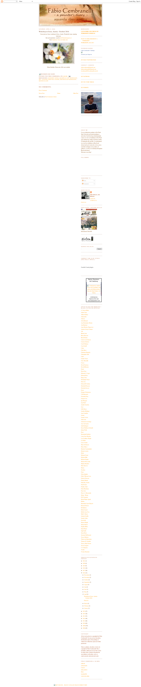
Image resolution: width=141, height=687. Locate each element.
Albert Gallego (84, 314)
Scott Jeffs (83, 520)
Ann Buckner (84, 325)
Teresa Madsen (84, 537)
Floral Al (86, 600)
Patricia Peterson (85, 478)
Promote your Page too (86, 54)
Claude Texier (84, 358)
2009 (84, 625)
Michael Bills (84, 457)
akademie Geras (53, 78)
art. (40, 79)
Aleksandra (84, 316)
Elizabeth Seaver (85, 388)
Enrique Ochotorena (86, 392)
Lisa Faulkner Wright (86, 438)
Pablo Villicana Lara (86, 476)
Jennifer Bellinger (85, 411)
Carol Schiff (84, 346)
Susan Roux (84, 533)
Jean (82, 407)
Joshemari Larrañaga (86, 421)
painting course (53, 79)
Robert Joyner (84, 510)
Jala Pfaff (83, 403)
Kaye (82, 432)
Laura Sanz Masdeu (86, 436)
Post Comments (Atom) (50, 97)
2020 (84, 563)
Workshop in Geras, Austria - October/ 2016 (54, 31)
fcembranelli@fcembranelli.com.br (89, 71)
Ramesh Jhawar (85, 505)
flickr (82, 672)
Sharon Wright (84, 522)
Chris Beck (83, 350)
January (86, 608)
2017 (84, 570)
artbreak (83, 663)
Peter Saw (83, 491)
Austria (44, 79)
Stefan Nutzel (84, 524)
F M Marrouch (84, 394)
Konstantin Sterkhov (86, 434)
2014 (84, 613)
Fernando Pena (84, 396)
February (86, 606)
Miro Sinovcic (84, 465)
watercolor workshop (68, 79)
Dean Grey (83, 371)
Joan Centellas (84, 413)
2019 (84, 566)
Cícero (82, 363)
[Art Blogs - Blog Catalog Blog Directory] (70, 685)
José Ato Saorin (85, 424)
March (86, 603)
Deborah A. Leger (85, 373)
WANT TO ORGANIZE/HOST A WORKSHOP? (89, 39)
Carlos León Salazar (86, 340)
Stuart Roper (84, 529)
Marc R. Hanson (85, 445)
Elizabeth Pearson (85, 386)
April (85, 594)
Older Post (75, 93)
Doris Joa (83, 382)
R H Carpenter (84, 497)
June (85, 589)
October (86, 580)
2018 (84, 568)
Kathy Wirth (84, 430)
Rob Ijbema (84, 508)
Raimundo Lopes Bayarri (87, 503)
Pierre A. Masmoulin (86, 493)
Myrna (82, 468)
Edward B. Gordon (85, 384)
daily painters (84, 670)
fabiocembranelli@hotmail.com (88, 69)
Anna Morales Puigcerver (87, 327)
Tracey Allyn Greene (86, 543)
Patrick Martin (84, 480)
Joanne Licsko (84, 417)
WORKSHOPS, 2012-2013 (87, 42)
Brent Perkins (84, 337)
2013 (84, 616)
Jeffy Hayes (84, 409)
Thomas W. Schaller (86, 541)
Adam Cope (84, 312)
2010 (84, 623)
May (85, 592)
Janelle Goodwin (85, 405)
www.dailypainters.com (94, 300)
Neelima (83, 470)
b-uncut (83, 667)
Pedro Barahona (85, 489)
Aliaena (83, 318)
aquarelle (63, 78)
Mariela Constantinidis (86, 449)
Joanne (82, 415)
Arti (82, 331)
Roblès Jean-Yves (85, 512)
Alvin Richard (84, 321)
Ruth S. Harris (84, 514)
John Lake (83, 419)
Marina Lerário (84, 451)
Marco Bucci (84, 447)
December (87, 575)
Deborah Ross (84, 375)
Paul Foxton (84, 484)
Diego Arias (84, 377)
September (87, 582)
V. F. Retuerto (84, 547)
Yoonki (82, 549)
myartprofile (84, 674)
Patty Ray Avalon (85, 482)
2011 (84, 621)
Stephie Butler (84, 526)
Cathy (82, 348)
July (85, 587)
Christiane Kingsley (85, 352)
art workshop (72, 78)
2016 (84, 573)
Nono (82, 472)
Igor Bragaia (84, 400)
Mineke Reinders (85, 463)
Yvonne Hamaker (85, 552)
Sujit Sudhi (83, 531)
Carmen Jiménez (85, 342)
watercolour (43, 80)
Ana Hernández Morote (86, 323)
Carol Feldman (84, 344)
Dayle (82, 369)
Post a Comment (43, 90)
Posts (84, 180)
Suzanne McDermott (86, 535)
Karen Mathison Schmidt (87, 428)
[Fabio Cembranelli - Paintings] (82, 52)
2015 (84, 611)
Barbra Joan (84, 333)
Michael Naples (85, 459)
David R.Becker (85, 367)
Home (58, 93)
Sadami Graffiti (84, 516)
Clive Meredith (84, 361)
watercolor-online (85, 676)
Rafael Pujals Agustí (86, 499)
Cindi (82, 356)
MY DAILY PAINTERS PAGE (88, 60)
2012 (84, 618)
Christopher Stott (85, 354)
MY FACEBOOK (85, 76)
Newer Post (41, 93)
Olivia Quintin (84, 474)
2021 (84, 561)
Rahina (82, 501)
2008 (84, 628)
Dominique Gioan (85, 379)
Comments (86, 184)
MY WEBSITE (85, 87)
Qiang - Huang (84, 495)
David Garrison (84, 365)
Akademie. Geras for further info (60, 40)
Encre (82, 390)
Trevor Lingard (84, 545)
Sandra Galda (84, 518)
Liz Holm (83, 440)
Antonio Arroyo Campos (87, 329)
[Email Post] (69, 76)
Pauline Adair (84, 487)
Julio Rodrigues (84, 426)
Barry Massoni (84, 335)
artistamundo (84, 665)
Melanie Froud (84, 455)
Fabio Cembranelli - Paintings (88, 50)
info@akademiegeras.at (65, 38)
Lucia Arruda (84, 442)
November (87, 577)
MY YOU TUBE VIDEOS (87, 82)
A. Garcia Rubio (85, 310)
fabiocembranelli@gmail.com (88, 67)
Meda (82, 453)
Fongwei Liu (84, 398)
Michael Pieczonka (85, 461)
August (86, 584)
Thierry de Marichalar (86, 539)
